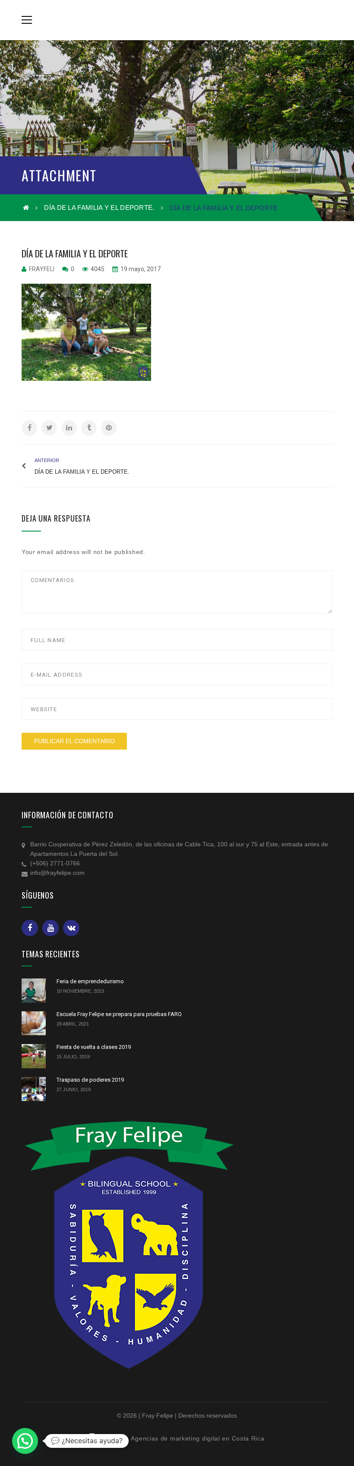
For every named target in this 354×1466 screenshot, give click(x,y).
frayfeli (41, 269)
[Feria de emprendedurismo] (34, 990)
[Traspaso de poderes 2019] (34, 1089)
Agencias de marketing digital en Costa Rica (197, 1438)
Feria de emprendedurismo (90, 981)
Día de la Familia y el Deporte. (99, 207)
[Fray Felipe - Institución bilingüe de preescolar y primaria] (177, 19)
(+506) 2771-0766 (55, 863)
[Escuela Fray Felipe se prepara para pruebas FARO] (34, 1023)
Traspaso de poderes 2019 (90, 1080)
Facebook (30, 928)
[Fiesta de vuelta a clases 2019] (34, 1056)
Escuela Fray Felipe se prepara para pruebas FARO (119, 1014)
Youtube (50, 928)
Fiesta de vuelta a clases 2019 (94, 1047)
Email (71, 928)
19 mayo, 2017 (140, 269)
